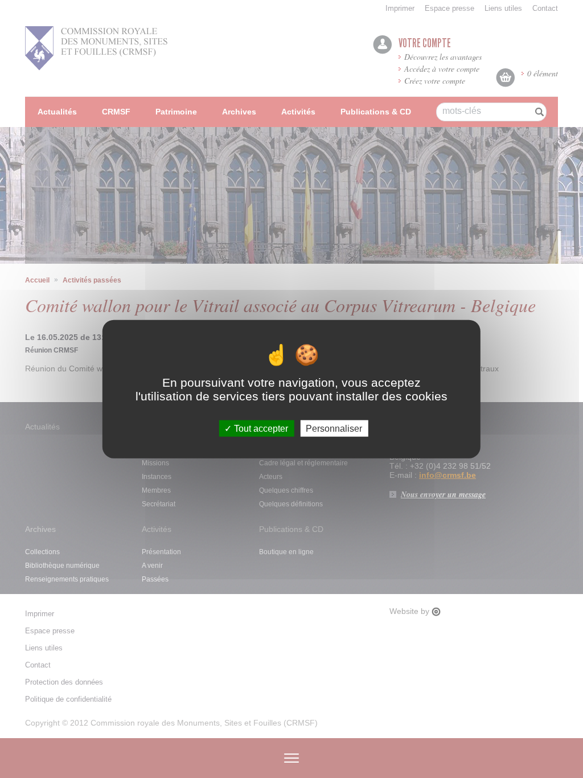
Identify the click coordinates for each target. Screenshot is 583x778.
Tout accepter (260, 428)
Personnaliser (334, 428)
